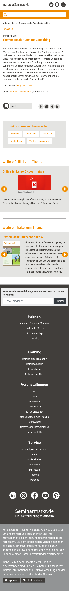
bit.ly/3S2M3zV (24, 85)
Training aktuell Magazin (34, 359)
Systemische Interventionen (34, 427)
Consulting (31, 133)
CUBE (35, 396)
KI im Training (34, 406)
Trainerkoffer (34, 369)
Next (65, 189)
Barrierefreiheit (34, 459)
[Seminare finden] (34, 513)
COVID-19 (47, 133)
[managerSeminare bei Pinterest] (56, 495)
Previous (4, 189)
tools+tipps (34, 401)
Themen (34, 474)
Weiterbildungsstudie (39, 141)
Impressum (34, 469)
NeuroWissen (34, 422)
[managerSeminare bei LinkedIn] (13, 495)
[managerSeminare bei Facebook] (34, 495)
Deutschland (16, 141)
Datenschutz (34, 464)
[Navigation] (63, 5)
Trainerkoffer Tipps (34, 374)
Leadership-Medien (34, 328)
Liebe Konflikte (34, 432)
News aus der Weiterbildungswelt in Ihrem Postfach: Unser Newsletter (34, 293)
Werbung (34, 479)
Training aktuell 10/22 (21, 91)
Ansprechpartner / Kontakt (35, 449)
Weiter (60, 301)
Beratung (14, 133)
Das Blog (34, 338)
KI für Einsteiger (34, 411)
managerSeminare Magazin (34, 323)
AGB (34, 454)
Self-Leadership (34, 333)
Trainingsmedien (34, 364)
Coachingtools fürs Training (34, 417)
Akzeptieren (11, 580)
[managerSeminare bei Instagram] (23, 495)
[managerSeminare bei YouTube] (45, 495)
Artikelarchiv (8, 23)
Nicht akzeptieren (33, 580)
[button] (17, 106)
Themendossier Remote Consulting (34, 23)
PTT (34, 391)
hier (50, 574)
